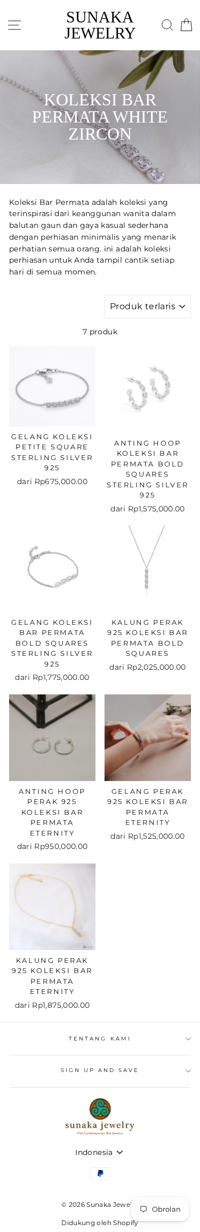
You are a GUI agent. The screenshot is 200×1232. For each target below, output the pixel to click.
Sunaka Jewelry (100, 25)
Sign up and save (100, 1070)
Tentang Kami (100, 1038)
